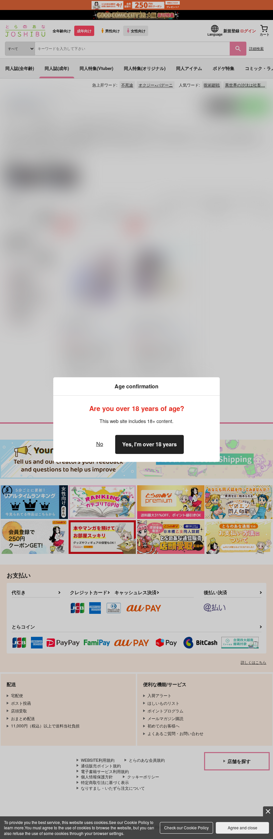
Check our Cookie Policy (186, 827)
